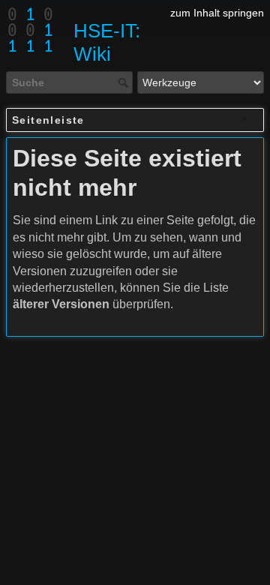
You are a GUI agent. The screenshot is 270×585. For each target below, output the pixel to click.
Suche (125, 82)
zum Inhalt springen (217, 13)
